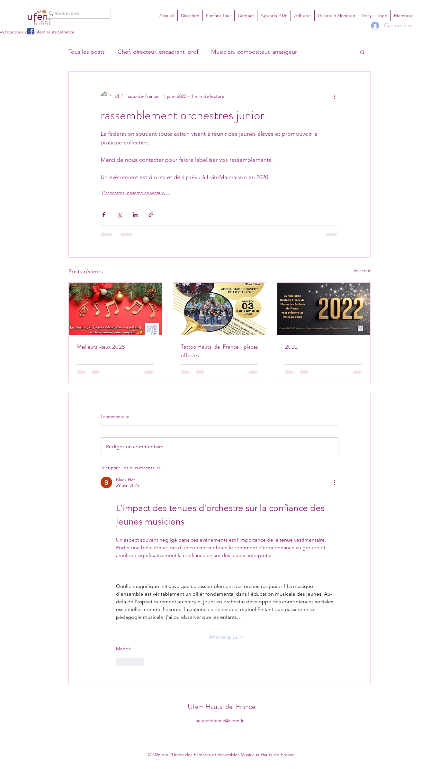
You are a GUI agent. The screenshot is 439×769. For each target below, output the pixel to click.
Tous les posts (86, 51)
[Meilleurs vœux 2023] (115, 309)
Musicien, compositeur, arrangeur (254, 51)
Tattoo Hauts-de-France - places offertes (219, 351)
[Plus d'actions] (334, 96)
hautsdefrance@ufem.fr (219, 519)
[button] (362, 52)
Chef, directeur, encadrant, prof (158, 51)
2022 (291, 347)
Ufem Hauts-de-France (221, 504)
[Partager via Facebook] (104, 215)
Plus (315, 51)
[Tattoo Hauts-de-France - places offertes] (219, 309)
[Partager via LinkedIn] (135, 215)
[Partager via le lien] (151, 215)
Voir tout (362, 270)
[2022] (323, 309)
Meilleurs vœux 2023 (100, 347)
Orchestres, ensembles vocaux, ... (136, 193)
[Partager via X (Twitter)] (119, 215)
